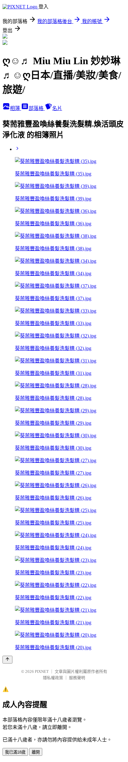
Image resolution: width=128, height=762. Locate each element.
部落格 (37, 108)
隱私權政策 (53, 677)
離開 (36, 752)
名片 (57, 108)
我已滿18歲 (15, 752)
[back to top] (7, 660)
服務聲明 (77, 677)
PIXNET (42, 671)
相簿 (15, 108)
